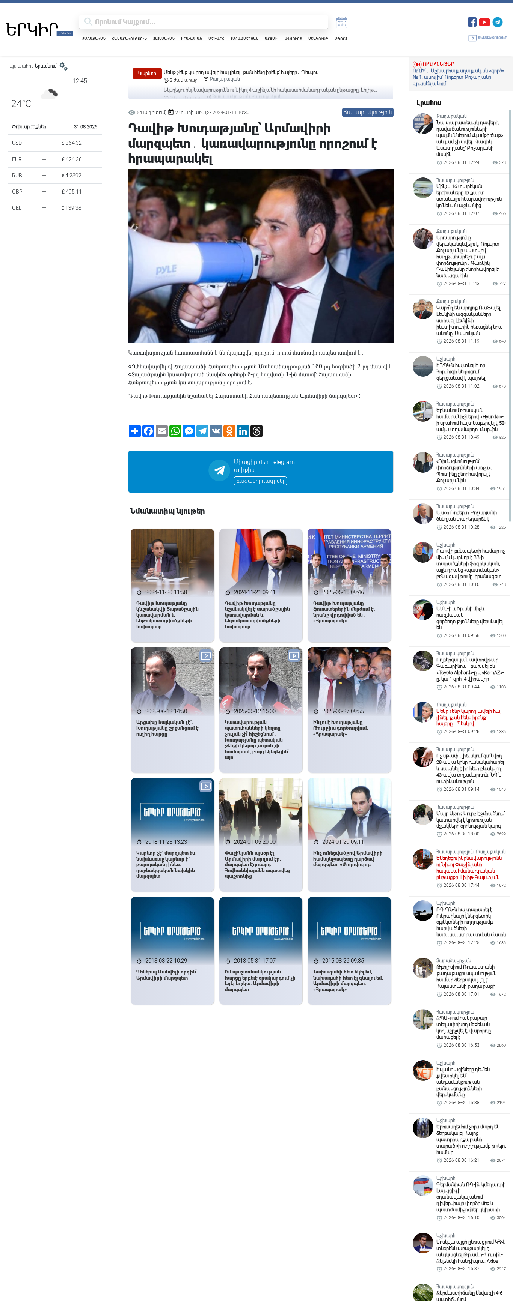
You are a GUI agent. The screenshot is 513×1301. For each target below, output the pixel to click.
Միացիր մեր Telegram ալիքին (264, 465)
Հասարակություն (129, 38)
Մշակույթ (318, 38)
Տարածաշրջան (244, 38)
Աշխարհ (216, 38)
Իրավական (191, 38)
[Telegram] (497, 21)
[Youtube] (484, 21)
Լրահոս (428, 103)
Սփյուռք (293, 38)
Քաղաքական (94, 38)
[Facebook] (472, 21)
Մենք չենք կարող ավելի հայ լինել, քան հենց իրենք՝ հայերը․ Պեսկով (241, 72)
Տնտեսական (164, 38)
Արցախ (271, 38)
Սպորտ (341, 38)
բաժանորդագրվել (260, 481)
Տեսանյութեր (492, 37)
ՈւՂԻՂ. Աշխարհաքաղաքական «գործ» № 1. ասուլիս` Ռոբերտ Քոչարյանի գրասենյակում (458, 77)
